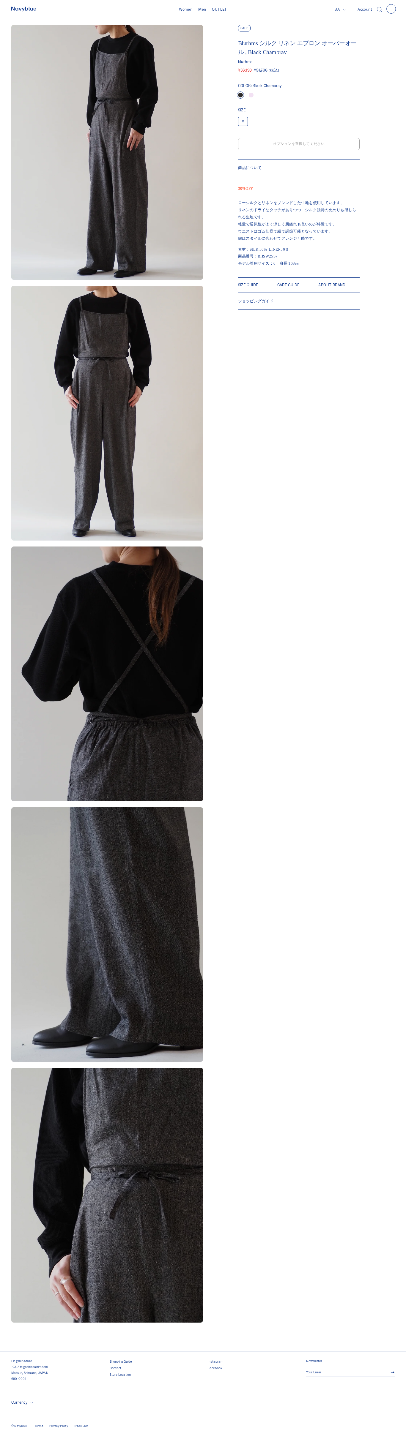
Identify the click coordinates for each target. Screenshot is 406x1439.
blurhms (245, 61)
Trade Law (81, 1426)
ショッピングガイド (255, 301)
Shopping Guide (121, 1362)
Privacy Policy (58, 1426)
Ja (337, 9)
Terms (38, 1426)
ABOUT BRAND (331, 285)
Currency (19, 1402)
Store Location (120, 1375)
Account (365, 9)
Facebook (215, 1368)
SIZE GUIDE (248, 285)
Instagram (216, 1362)
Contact (116, 1368)
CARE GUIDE (288, 285)
